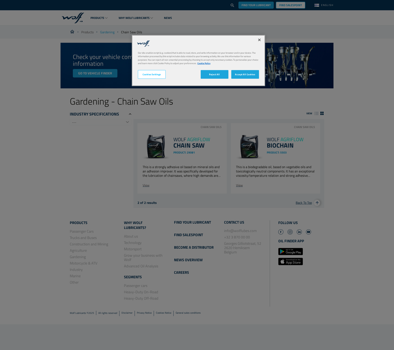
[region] (198, 60)
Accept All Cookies (245, 74)
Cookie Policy (204, 63)
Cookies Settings (152, 74)
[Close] (259, 39)
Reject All (214, 74)
